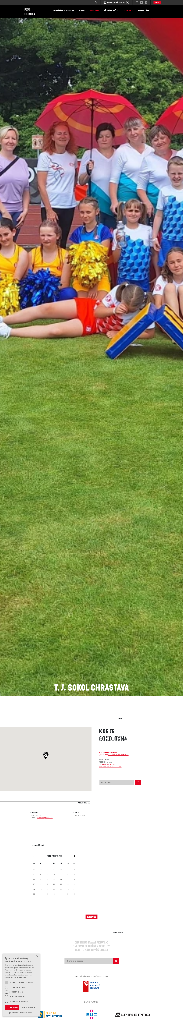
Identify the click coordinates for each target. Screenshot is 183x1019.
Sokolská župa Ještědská (118, 755)
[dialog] (21, 985)
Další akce (91, 917)
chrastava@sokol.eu (107, 764)
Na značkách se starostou (63, 10)
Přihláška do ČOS (111, 10)
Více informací (22, 977)
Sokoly (29, 11)
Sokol (157, 2)
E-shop (82, 10)
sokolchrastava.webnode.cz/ (110, 767)
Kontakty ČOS (143, 10)
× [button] (37, 956)
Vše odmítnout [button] (29, 1007)
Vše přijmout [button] (12, 1007)
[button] (46, 755)
